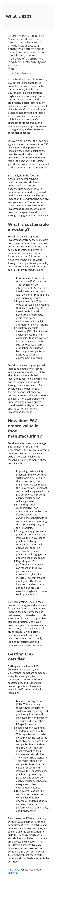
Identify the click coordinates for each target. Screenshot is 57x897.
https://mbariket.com (20, 73)
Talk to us (13, 869)
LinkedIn (13, 873)
